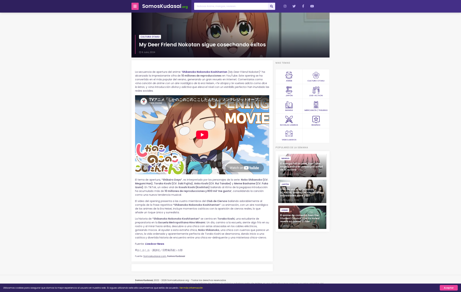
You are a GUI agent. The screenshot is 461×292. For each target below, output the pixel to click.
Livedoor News (154, 244)
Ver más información (191, 287)
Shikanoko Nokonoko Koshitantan (204, 72)
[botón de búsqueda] (271, 6)
